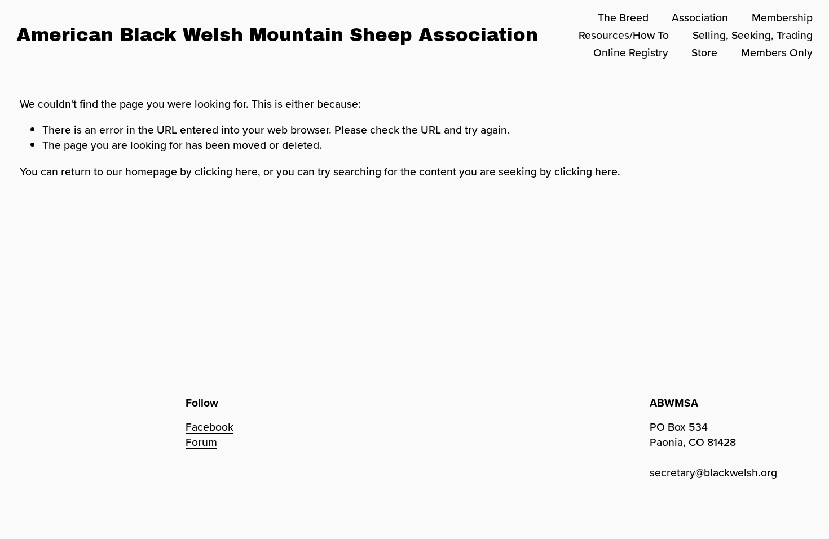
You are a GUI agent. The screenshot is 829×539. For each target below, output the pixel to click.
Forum (201, 442)
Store (704, 52)
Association (700, 17)
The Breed (623, 17)
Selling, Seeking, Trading (753, 35)
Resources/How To (624, 35)
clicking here (226, 171)
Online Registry (630, 52)
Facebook (209, 427)
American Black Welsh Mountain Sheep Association (277, 35)
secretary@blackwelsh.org (713, 472)
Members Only (777, 52)
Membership (782, 17)
